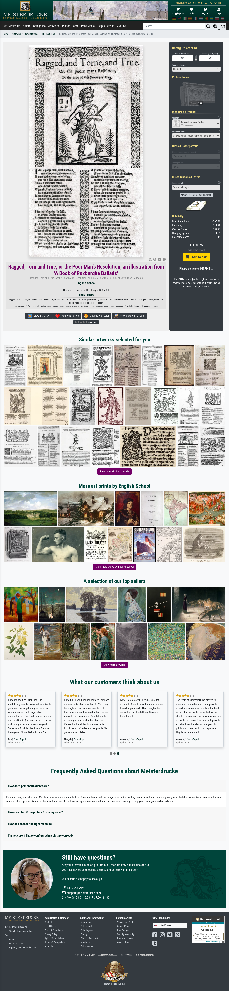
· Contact (48, 922)
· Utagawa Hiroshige (125, 938)
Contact (121, 25)
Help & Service (105, 26)
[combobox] (196, 69)
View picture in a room (131, 315)
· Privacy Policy (50, 934)
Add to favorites (69, 315)
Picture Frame (70, 26)
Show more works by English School (114, 566)
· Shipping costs (87, 930)
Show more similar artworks (114, 471)
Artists (26, 26)
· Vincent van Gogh (124, 922)
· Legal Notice (50, 926)
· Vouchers (85, 942)
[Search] (208, 26)
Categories (39, 26)
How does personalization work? (28, 786)
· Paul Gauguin (123, 930)
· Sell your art (86, 926)
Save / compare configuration (197, 195)
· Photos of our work (89, 938)
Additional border (179, 65)
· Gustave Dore (123, 942)
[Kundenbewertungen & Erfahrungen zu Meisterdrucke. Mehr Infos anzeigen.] (208, 929)
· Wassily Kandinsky (125, 934)
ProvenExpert (20, 739)
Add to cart (198, 257)
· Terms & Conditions (53, 930)
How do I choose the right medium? (30, 824)
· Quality (83, 934)
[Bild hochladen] (222, 26)
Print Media (88, 26)
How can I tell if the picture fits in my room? (35, 812)
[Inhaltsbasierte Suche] (215, 26)
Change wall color (98, 315)
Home (5, 34)
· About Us (48, 946)
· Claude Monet (123, 926)
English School (48, 34)
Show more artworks (114, 664)
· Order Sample (86, 946)
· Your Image (86, 922)
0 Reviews (93, 322)
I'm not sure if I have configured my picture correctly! (41, 835)
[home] (5, 26)
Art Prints (14, 26)
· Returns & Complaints (54, 942)
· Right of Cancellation (54, 938)
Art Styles (53, 26)
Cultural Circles (31, 34)
